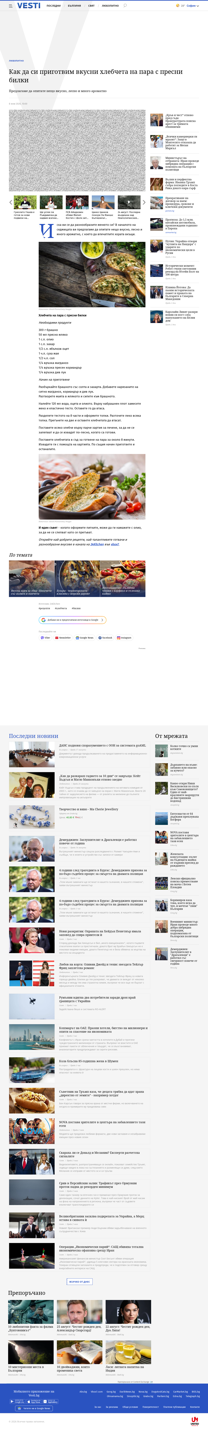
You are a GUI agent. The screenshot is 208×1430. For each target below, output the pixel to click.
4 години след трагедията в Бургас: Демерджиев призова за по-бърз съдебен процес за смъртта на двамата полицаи (103, 872)
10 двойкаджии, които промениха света (73, 1368)
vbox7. (115, 544)
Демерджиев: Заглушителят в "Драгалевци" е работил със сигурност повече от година (183, 956)
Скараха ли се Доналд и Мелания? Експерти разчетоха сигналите (99, 1154)
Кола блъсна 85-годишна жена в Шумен (88, 1061)
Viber (47, 637)
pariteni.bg (169, 211)
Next (143, 209)
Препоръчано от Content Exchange (133, 1382)
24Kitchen (97, 544)
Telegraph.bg (193, 1396)
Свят (91, 5)
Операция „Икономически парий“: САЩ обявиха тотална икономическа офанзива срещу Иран (101, 1248)
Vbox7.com (97, 1391)
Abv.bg (83, 1391)
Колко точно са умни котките (184, 747)
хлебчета (61, 608)
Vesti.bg (28, 5)
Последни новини (33, 736)
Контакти (195, 1407)
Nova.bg (143, 1391)
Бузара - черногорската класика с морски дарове (73, 592)
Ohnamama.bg (115, 1396)
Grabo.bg (148, 1396)
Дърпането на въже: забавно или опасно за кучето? (183, 767)
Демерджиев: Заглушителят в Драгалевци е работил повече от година (98, 841)
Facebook (107, 637)
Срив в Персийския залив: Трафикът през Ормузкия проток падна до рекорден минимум (98, 1185)
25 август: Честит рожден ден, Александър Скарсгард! (79, 1328)
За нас (97, 1407)
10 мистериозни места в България (26, 1368)
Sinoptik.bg (133, 1396)
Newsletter (65, 637)
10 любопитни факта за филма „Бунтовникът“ (30, 1328)
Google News (86, 637)
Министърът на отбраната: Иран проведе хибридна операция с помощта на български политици (182, 163)
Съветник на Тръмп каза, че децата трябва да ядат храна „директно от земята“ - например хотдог (101, 1093)
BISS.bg (196, 1391)
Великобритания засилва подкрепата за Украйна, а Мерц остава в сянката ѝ (101, 1218)
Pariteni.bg (163, 1396)
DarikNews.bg (127, 1391)
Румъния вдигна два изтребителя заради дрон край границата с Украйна (97, 999)
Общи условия (130, 1407)
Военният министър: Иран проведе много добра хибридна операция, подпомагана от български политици (184, 929)
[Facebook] (200, 1411)
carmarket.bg (170, 232)
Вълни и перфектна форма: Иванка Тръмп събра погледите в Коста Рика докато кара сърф (181, 184)
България (74, 5)
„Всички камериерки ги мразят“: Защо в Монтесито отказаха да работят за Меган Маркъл (181, 142)
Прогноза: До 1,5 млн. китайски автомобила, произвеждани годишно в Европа (181, 224)
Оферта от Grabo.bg (68, 813)
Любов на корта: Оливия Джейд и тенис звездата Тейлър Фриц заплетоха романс (101, 966)
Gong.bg (111, 1391)
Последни (54, 5)
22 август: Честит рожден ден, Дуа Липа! (128, 1328)
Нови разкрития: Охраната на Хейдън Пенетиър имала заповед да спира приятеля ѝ (100, 933)
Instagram (126, 637)
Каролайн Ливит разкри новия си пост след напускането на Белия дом (181, 316)
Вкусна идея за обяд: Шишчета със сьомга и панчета (31, 592)
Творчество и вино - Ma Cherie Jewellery (88, 809)
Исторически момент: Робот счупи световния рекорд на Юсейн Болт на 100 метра (182, 270)
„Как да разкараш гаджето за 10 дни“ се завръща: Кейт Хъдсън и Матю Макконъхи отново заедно (100, 777)
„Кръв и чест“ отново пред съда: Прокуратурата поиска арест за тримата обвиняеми (180, 121)
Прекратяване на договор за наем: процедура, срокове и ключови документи (179, 202)
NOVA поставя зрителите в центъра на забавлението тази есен (102, 1124)
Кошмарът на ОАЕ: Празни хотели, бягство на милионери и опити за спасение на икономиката (103, 1029)
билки (77, 608)
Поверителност (151, 1407)
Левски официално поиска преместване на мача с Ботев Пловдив (184, 883)
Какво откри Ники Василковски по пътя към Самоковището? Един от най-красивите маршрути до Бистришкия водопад (184, 792)
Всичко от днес (79, 1281)
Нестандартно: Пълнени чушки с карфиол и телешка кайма (121, 590)
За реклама (112, 1407)
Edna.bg (177, 1396)
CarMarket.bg (180, 1391)
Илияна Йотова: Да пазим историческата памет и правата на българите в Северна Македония (179, 293)
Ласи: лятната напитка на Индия (125, 1368)
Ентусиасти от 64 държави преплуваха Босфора (184, 816)
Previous (10, 209)
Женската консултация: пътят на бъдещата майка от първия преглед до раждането (184, 859)
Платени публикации (174, 1407)
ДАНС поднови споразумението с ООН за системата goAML (102, 745)
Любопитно (110, 5)
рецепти (45, 608)
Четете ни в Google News (37, 1408)
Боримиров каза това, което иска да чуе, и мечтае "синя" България (183, 904)
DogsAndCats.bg (160, 1391)
